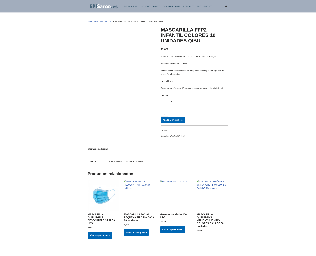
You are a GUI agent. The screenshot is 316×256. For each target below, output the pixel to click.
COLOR (164, 96)
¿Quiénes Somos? (150, 6)
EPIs (96, 21)
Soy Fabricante (171, 6)
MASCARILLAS (106, 21)
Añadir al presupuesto (173, 120)
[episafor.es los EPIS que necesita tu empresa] (104, 6)
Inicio (90, 21)
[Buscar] (226, 6)
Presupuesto (204, 6)
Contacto (188, 6)
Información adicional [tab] (98, 149)
